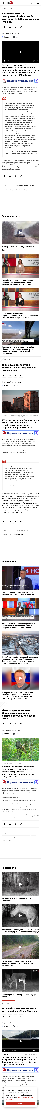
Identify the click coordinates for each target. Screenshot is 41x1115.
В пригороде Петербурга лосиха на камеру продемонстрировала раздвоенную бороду (20, 931)
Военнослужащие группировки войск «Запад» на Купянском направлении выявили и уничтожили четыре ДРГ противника (18, 350)
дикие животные (7, 840)
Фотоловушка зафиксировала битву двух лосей (19, 996)
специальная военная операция (25, 185)
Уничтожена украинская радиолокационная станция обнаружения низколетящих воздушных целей (20, 316)
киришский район (19, 534)
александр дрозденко (22, 530)
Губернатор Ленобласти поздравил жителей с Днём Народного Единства (18, 593)
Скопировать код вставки (32, 64)
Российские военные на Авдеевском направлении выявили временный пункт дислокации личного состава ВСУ (19, 282)
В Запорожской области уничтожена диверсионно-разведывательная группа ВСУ (19, 249)
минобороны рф (7, 189)
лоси (33, 837)
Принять (20, 1103)
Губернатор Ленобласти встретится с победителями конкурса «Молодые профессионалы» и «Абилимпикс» (18, 626)
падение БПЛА (7, 534)
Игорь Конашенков (20, 189)
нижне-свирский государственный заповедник (16, 837)
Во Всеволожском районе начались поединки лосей (17, 899)
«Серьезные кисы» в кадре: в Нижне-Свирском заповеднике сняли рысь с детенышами (18, 963)
